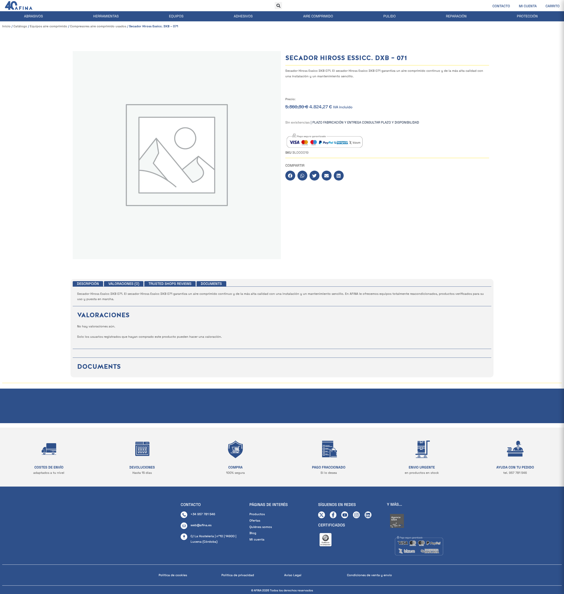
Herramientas (106, 16)
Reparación (456, 16)
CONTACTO (191, 504)
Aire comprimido (318, 16)
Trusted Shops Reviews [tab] (169, 283)
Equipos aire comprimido (48, 26)
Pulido (389, 16)
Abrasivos (33, 16)
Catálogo (20, 26)
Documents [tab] (211, 283)
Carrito (552, 6)
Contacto (501, 6)
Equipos (176, 16)
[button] (278, 5)
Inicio (6, 26)
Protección (527, 16)
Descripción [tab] (88, 283)
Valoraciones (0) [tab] (123, 283)
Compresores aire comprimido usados (98, 26)
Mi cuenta (528, 6)
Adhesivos (243, 16)
